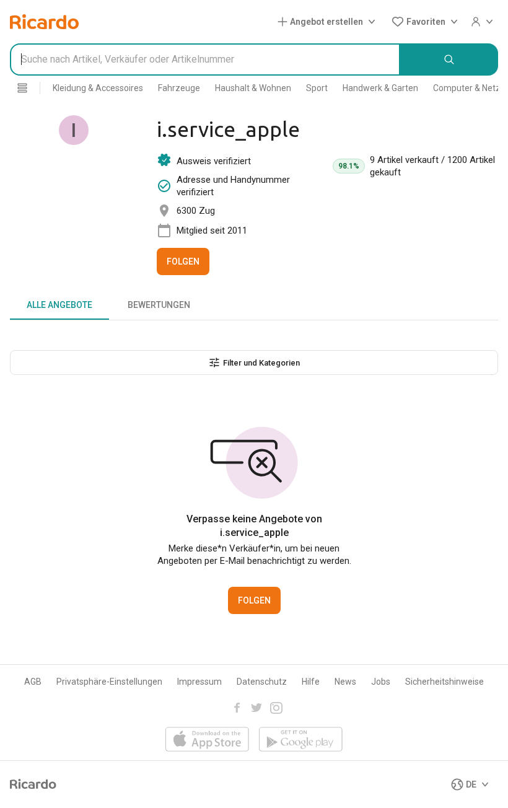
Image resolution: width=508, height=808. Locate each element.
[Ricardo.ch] (44, 21)
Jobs (380, 682)
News (345, 682)
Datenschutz (262, 682)
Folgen (183, 261)
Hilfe (311, 682)
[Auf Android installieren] (301, 740)
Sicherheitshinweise (444, 682)
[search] (449, 59)
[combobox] (205, 59)
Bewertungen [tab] (159, 305)
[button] (328, 21)
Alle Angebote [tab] (59, 305)
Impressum (199, 682)
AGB (33, 682)
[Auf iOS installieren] (207, 740)
